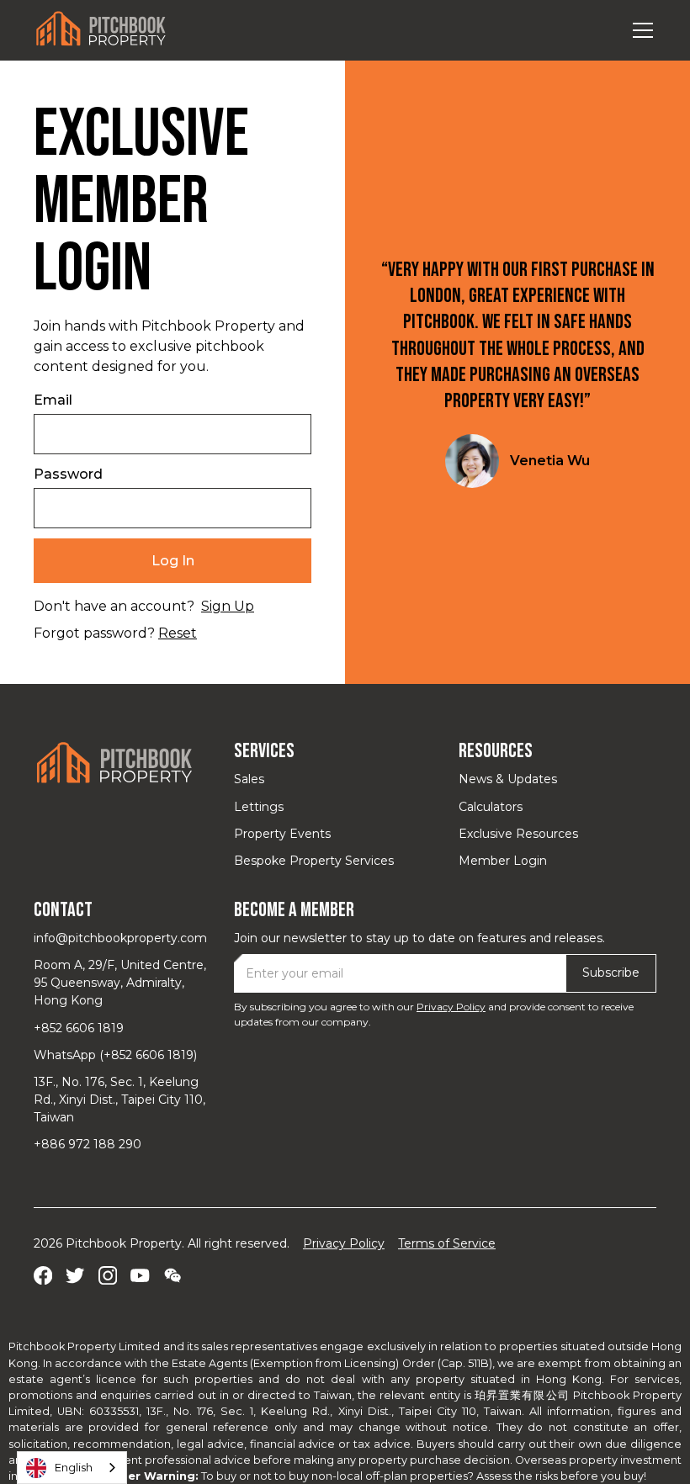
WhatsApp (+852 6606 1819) (115, 1055)
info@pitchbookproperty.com (120, 938)
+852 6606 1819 (79, 1028)
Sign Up (227, 606)
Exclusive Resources (518, 833)
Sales (249, 779)
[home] (101, 30)
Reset (177, 633)
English (74, 1467)
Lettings (259, 806)
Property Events (282, 833)
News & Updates (508, 779)
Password (68, 474)
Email (53, 400)
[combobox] (72, 1467)
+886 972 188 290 (87, 1144)
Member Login (503, 860)
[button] (639, 30)
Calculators (491, 806)
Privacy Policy (451, 1006)
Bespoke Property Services (314, 860)
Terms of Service (447, 1243)
